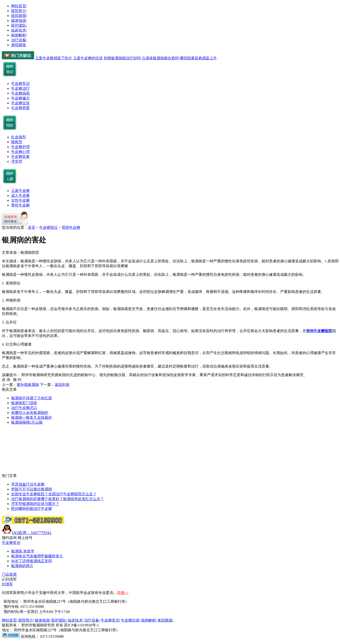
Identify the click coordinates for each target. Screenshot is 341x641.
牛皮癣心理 (20, 152)
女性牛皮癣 (20, 200)
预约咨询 (9, 538)
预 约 (17, 380)
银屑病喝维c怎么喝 (26, 422)
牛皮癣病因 (20, 93)
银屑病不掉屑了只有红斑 (31, 398)
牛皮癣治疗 (20, 88)
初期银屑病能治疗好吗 (122, 58)
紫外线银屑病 (28, 385)
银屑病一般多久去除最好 (31, 417)
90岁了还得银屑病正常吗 (31, 561)
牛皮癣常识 (20, 84)
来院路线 (18, 45)
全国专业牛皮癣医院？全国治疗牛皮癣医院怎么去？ (54, 494)
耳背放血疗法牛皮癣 (28, 484)
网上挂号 (25, 538)
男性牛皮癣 (20, 205)
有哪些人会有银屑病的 (29, 413)
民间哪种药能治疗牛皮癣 (31, 509)
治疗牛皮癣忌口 (24, 408)
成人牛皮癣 (20, 195)
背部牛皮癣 (71, 227)
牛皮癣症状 (20, 103)
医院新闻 (18, 16)
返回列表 (62, 385)
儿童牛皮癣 (20, 191)
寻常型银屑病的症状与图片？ (35, 504)
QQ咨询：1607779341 (31, 532)
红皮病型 (18, 137)
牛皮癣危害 (20, 108)
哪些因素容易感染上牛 (198, 58)
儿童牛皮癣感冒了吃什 (53, 58)
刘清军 (7, 584)
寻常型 (16, 161)
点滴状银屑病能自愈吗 (160, 58)
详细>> (123, 593)
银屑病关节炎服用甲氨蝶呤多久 (37, 556)
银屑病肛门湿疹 (24, 403)
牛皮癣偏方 (20, 98)
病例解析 (18, 35)
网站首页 (18, 6)
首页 (31, 227)
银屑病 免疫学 (22, 551)
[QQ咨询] (11, 636)
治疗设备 (18, 40)
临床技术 (18, 30)
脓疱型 (16, 142)
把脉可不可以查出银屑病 (31, 489)
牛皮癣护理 (20, 147)
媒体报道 (18, 20)
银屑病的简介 (22, 566)
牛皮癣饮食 (20, 157)
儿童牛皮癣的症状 (88, 58)
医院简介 (18, 11)
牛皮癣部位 (48, 227)
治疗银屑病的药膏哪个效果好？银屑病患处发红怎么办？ (57, 499)
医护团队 (18, 25)
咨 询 (7, 380)
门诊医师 (9, 574)
